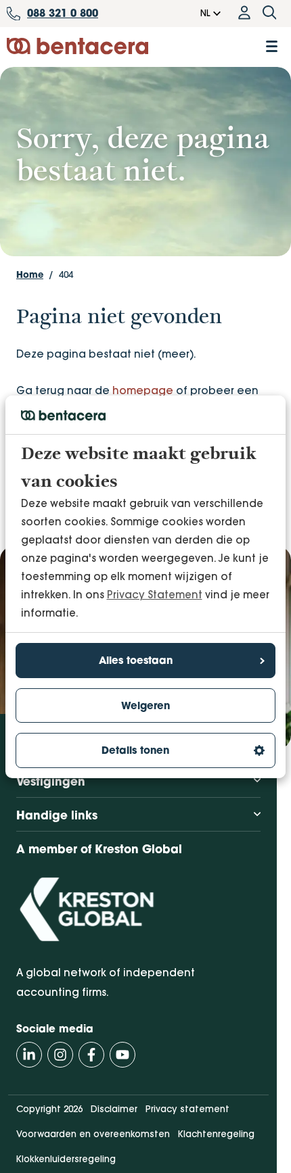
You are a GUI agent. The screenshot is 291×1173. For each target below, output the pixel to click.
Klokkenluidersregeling (66, 1158)
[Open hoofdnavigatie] (271, 46)
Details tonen (135, 750)
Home (29, 274)
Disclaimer (114, 1108)
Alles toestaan (136, 660)
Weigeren (145, 705)
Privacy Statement (154, 594)
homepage (142, 390)
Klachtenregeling (216, 1133)
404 (66, 274)
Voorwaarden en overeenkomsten (93, 1133)
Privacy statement (187, 1108)
